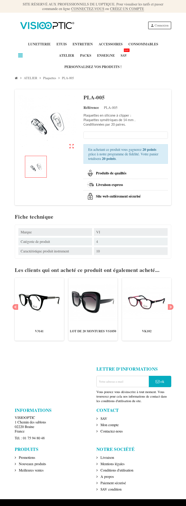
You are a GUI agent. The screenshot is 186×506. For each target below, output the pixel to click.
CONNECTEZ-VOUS (87, 8)
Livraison (107, 457)
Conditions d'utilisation (116, 470)
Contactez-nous (111, 431)
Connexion (159, 25)
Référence (91, 107)
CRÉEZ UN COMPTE (127, 8)
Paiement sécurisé (113, 482)
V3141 (39, 331)
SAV (103, 418)
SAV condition (111, 489)
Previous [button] (15, 307)
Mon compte (109, 424)
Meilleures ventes (31, 470)
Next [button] (171, 307)
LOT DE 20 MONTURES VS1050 (93, 331)
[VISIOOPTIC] (46, 24)
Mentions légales (112, 463)
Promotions (26, 457)
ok (161, 381)
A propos (107, 476)
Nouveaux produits (32, 463)
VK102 (147, 331)
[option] (39, 311)
